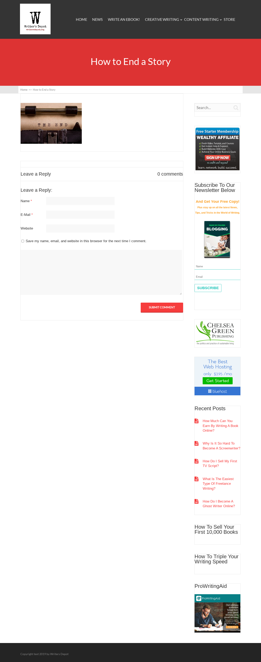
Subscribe (208, 288)
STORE (229, 19)
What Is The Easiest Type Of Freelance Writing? (218, 483)
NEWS (97, 19)
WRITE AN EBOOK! (124, 19)
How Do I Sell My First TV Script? (220, 463)
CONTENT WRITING (201, 19)
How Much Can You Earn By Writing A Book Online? (220, 425)
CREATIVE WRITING (162, 19)
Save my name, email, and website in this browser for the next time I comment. (86, 241)
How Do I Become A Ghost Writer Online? (219, 503)
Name (26, 201)
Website (27, 228)
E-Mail (27, 215)
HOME (81, 19)
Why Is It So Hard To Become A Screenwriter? (221, 445)
